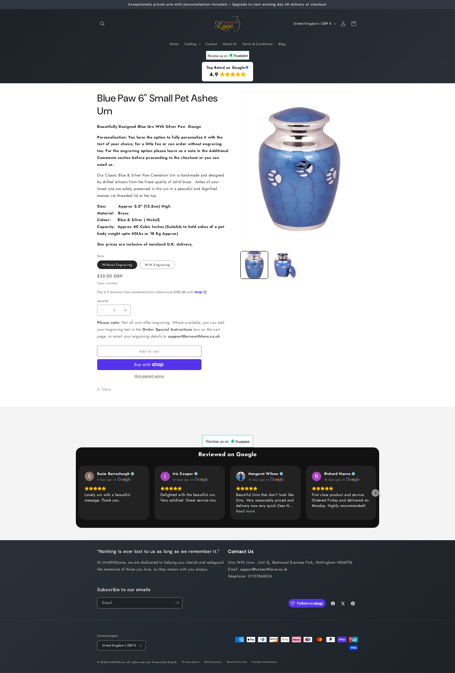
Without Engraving (117, 264)
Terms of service (237, 662)
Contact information (264, 662)
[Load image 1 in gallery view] (254, 265)
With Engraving (157, 264)
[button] (102, 24)
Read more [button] (245, 511)
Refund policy (213, 662)
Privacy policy (191, 662)
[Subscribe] (177, 602)
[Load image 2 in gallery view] (284, 265)
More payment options (149, 376)
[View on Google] (89, 476)
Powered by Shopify (164, 662)
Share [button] (106, 389)
